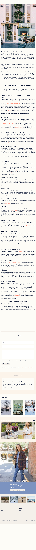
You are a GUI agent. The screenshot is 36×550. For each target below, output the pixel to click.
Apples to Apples (28, 170)
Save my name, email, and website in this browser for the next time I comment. (16, 360)
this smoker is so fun (21, 126)
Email (4, 346)
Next (34, 420)
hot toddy (3, 135)
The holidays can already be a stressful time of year (10, 63)
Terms (16, 520)
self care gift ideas (29, 225)
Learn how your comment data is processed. (24, 367)
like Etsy (20, 251)
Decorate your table (13, 104)
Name (4, 342)
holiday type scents (18, 127)
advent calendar (17, 295)
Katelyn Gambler (30, 520)
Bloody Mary (27, 139)
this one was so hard (9, 172)
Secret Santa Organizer (12, 262)
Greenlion (9, 110)
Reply (12, 387)
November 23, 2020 (6, 387)
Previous (33, 420)
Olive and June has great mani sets (26, 228)
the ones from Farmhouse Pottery (13, 103)
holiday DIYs (14, 210)
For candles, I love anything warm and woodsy (14, 128)
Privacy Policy (12, 520)
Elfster (19, 262)
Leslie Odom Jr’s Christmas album (7, 123)
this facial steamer (27, 226)
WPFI (34, 520)
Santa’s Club (7, 203)
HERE (8, 142)
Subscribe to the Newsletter (17, 490)
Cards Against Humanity (18, 170)
